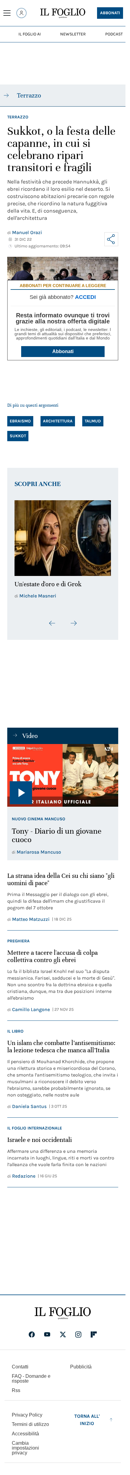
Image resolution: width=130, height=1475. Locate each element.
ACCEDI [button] (85, 297)
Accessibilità (25, 1430)
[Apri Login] (21, 13)
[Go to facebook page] (32, 1331)
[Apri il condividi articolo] (111, 239)
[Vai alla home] (62, 13)
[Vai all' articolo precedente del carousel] (52, 619)
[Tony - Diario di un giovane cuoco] (62, 772)
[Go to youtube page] (47, 1331)
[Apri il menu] (6, 13)
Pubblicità (81, 1363)
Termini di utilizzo (30, 1420)
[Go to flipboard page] (94, 1331)
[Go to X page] (63, 1331)
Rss (16, 1386)
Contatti (20, 1363)
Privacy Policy (27, 1411)
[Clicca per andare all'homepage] (62, 1310)
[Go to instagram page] (78, 1331)
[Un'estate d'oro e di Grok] (63, 536)
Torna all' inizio (87, 1416)
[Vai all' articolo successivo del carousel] (73, 619)
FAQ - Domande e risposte (31, 1375)
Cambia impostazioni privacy (25, 1444)
